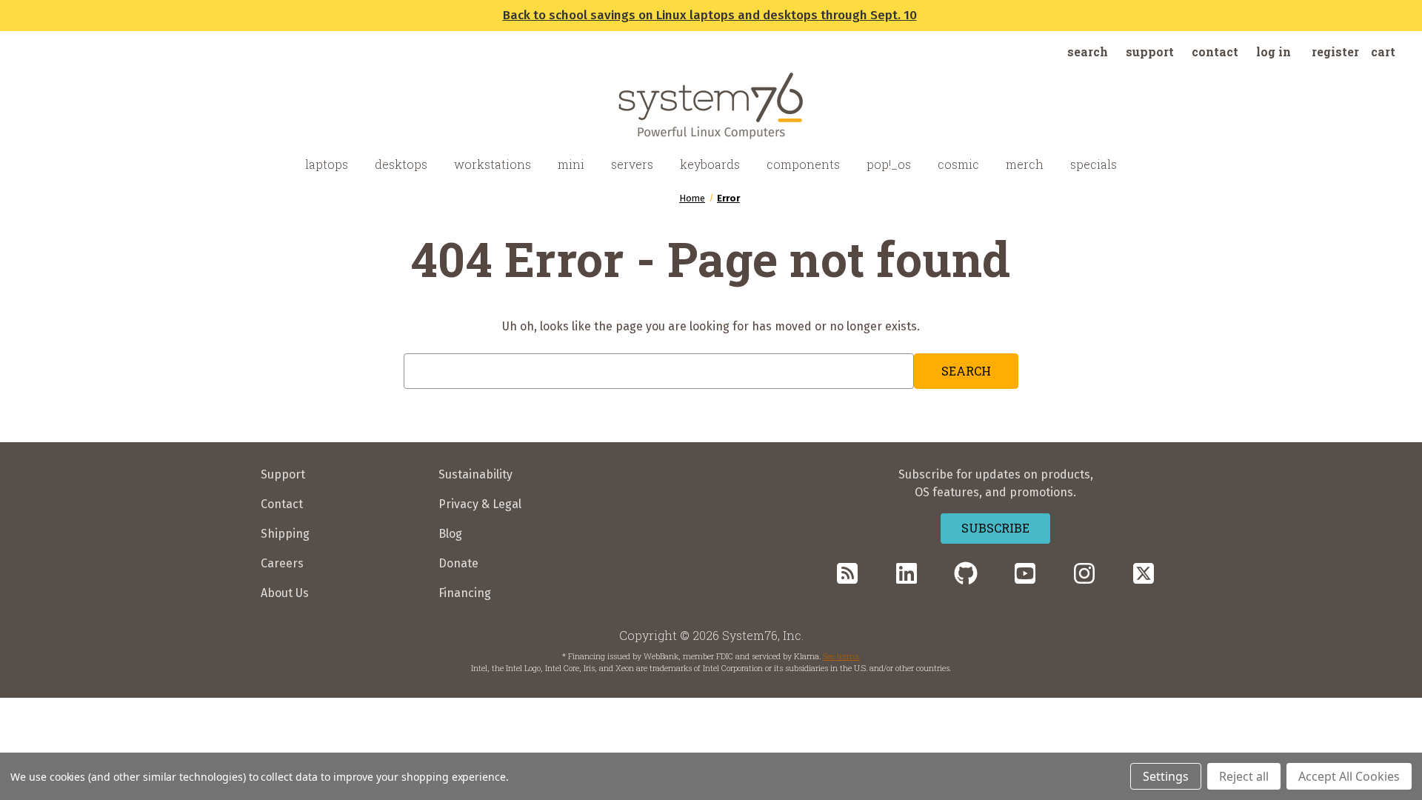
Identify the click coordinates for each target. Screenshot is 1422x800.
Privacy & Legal (479, 504)
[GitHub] (965, 573)
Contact (1215, 51)
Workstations (492, 164)
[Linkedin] (906, 573)
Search (1087, 51)
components (803, 164)
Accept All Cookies (1349, 776)
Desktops (401, 164)
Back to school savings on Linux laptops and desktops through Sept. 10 (710, 15)
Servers (632, 164)
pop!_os (889, 164)
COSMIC (958, 164)
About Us (285, 593)
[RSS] (847, 573)
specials (1093, 164)
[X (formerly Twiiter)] (1143, 573)
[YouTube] (1025, 573)
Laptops (326, 164)
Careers (282, 563)
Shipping (285, 534)
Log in (1273, 51)
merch (1025, 164)
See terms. (841, 656)
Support (1150, 51)
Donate (458, 563)
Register (1335, 51)
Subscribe (995, 528)
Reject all (1244, 776)
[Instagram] (1084, 573)
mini (571, 164)
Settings (1166, 776)
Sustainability (475, 474)
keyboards (710, 164)
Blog (450, 534)
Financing (464, 593)
